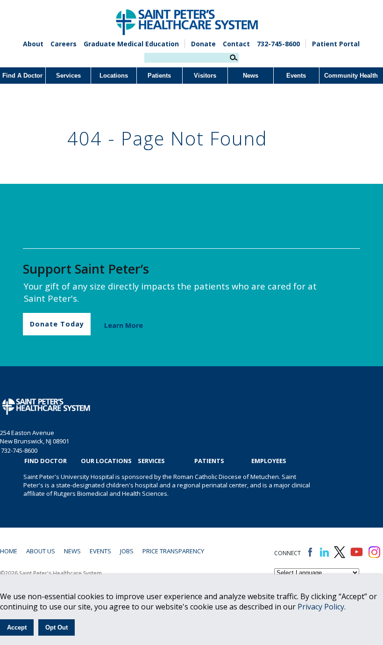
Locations (113, 75)
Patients (159, 75)
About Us (40, 551)
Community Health (351, 75)
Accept (17, 627)
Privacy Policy (321, 607)
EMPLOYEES (268, 461)
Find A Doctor (22, 75)
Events (296, 75)
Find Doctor (45, 461)
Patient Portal (336, 43)
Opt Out (56, 627)
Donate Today (57, 323)
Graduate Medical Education (131, 43)
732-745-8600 (278, 43)
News (250, 75)
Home (8, 551)
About (33, 43)
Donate (203, 43)
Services (68, 75)
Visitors (205, 75)
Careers (63, 43)
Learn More (123, 325)
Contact (236, 43)
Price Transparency (173, 551)
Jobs (127, 551)
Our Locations (106, 461)
